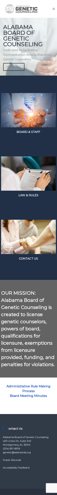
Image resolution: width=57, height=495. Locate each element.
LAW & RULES (28, 195)
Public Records (12, 460)
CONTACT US (28, 258)
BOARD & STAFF (28, 132)
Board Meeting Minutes (28, 396)
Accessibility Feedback (16, 467)
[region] (28, 47)
